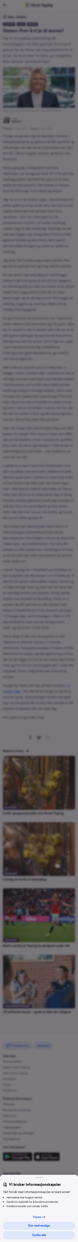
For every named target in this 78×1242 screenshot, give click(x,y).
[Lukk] (39, 1177)
